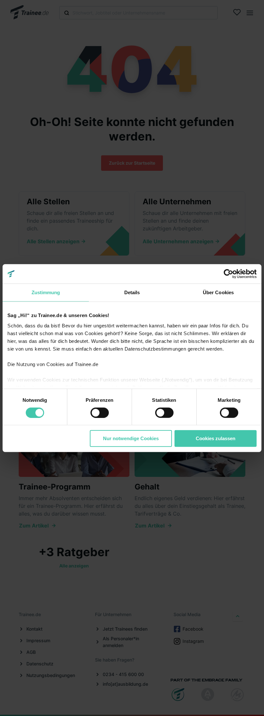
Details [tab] (132, 292)
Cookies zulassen (215, 438)
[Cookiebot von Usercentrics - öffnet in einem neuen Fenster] (228, 274)
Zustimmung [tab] (46, 292)
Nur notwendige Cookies (131, 438)
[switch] (99, 413)
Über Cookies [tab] (218, 292)
